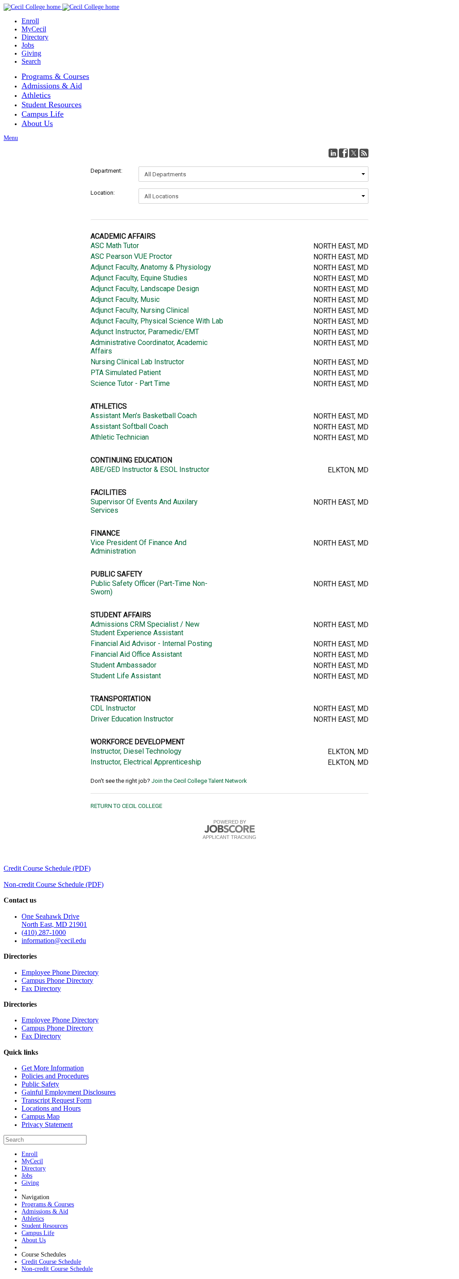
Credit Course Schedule (51, 1261)
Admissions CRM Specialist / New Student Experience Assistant (145, 628)
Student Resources (52, 104)
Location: (103, 192)
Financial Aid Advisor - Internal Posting (151, 643)
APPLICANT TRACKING (229, 837)
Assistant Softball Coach (129, 426)
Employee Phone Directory (60, 972)
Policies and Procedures (55, 1076)
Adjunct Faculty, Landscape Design (145, 288)
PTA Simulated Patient (126, 372)
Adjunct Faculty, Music (125, 299)
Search (31, 61)
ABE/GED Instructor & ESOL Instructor (150, 469)
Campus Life (43, 113)
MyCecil (34, 29)
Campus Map (41, 1116)
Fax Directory (41, 988)
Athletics (36, 95)
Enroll (30, 21)
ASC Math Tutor (115, 245)
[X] (353, 152)
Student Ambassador (123, 665)
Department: (106, 170)
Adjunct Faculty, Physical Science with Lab (157, 321)
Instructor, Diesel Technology (136, 751)
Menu (11, 138)
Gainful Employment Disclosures (69, 1092)
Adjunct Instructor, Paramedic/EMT (145, 331)
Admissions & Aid (52, 85)
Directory (35, 37)
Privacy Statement (47, 1124)
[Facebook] (343, 152)
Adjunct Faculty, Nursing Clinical (140, 310)
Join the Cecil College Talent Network (199, 780)
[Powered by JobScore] (229, 829)
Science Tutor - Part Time (130, 383)
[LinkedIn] (333, 152)
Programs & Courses (55, 76)
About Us (37, 123)
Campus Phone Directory (57, 980)
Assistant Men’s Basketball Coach (144, 415)
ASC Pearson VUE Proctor (131, 256)
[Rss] (363, 152)
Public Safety (40, 1084)
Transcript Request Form (56, 1100)
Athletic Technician (120, 437)
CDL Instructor (113, 708)
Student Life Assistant (126, 676)
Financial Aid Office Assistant (136, 654)
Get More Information (53, 1068)
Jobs (28, 45)
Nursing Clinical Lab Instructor (137, 362)
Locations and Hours (51, 1108)
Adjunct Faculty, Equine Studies (139, 278)
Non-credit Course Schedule (57, 1269)
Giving (31, 53)
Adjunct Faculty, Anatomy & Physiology (151, 267)
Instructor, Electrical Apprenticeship (146, 762)
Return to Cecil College (126, 806)
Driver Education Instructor (132, 719)
